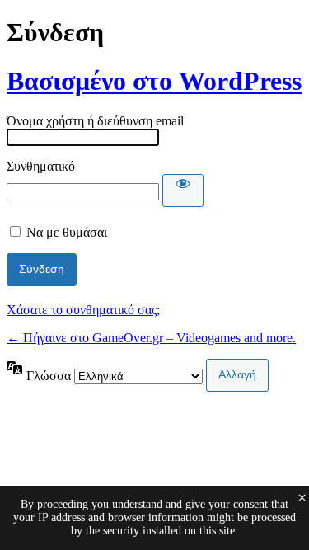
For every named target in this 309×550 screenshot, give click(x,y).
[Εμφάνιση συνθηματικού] (183, 190)
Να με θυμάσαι (66, 232)
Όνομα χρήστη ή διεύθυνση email (95, 121)
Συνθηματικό (41, 166)
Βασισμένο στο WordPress (154, 81)
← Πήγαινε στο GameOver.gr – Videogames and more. (151, 338)
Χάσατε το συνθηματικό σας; (83, 310)
